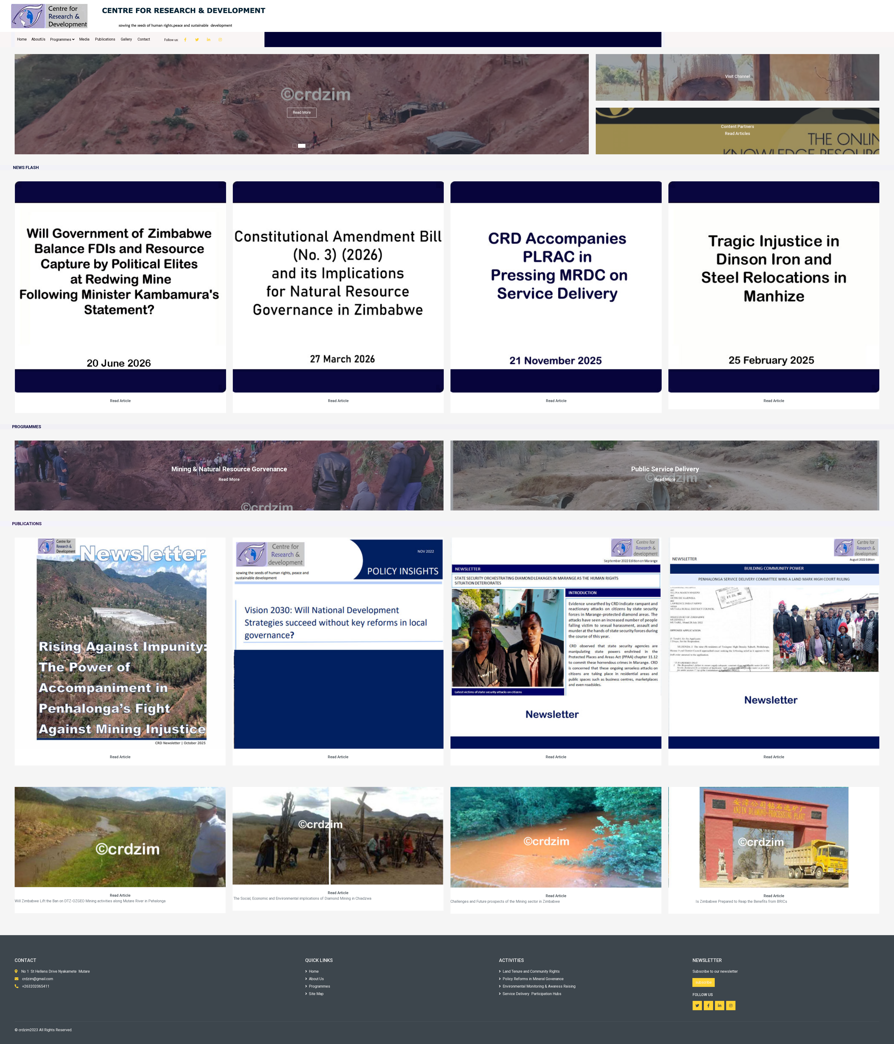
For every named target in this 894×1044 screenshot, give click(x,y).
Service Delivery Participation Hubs (532, 994)
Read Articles (737, 133)
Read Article (120, 401)
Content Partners (737, 126)
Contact (144, 39)
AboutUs (38, 39)
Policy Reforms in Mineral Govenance (533, 979)
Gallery (127, 39)
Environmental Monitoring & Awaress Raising (539, 986)
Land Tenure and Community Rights (531, 971)
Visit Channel (737, 76)
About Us (316, 979)
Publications (105, 39)
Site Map (316, 994)
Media (84, 39)
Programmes (61, 39)
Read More (302, 112)
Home (22, 39)
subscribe (703, 982)
